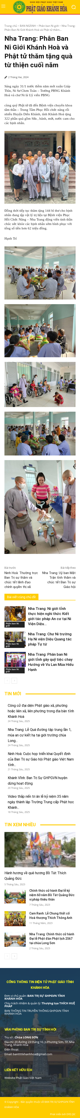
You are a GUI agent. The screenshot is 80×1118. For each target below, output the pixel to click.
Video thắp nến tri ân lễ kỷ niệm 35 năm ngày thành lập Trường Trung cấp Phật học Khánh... (41, 802)
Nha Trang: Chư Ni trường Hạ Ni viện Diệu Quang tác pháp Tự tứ (50, 639)
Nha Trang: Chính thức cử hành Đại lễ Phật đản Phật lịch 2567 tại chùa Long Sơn (51, 938)
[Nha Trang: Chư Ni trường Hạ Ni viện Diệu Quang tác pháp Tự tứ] (15, 639)
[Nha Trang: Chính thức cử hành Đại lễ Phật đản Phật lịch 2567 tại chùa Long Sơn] (15, 939)
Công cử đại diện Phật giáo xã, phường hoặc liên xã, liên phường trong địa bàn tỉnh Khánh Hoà (41, 711)
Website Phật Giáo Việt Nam (23, 1078)
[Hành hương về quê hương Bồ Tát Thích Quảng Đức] (40, 849)
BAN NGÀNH (28, 26)
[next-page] (14, 681)
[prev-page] (7, 681)
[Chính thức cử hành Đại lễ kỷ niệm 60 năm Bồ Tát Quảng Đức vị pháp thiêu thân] (15, 895)
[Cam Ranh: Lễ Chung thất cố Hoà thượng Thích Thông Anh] (15, 918)
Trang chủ (10, 26)
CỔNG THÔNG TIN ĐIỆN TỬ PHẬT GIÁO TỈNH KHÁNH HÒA (40, 985)
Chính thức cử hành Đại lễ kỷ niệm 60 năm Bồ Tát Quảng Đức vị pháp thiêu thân (51, 895)
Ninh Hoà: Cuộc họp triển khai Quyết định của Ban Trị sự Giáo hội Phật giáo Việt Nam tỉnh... (41, 759)
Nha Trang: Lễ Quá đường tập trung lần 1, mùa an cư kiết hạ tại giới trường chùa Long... (39, 735)
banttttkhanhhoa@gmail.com (32, 1054)
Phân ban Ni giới (49, 26)
